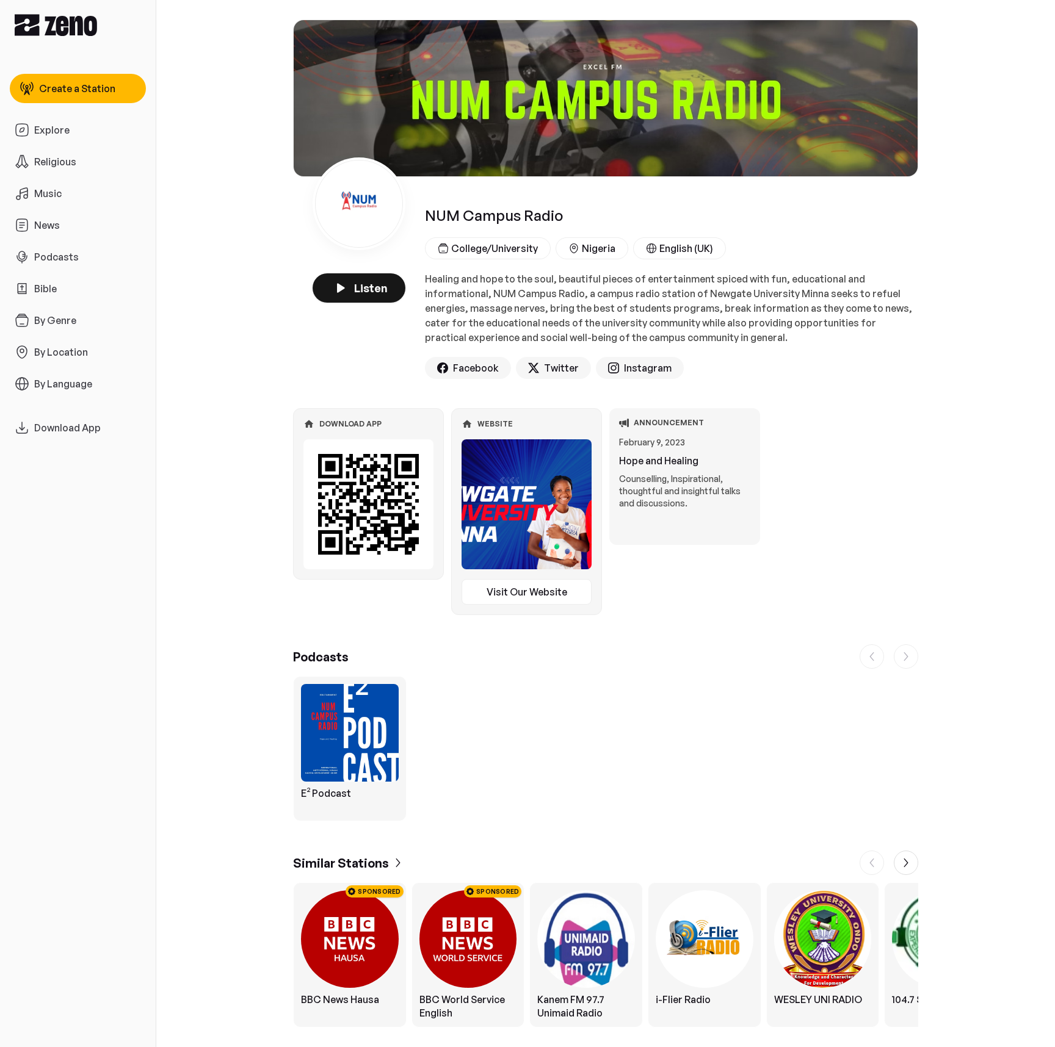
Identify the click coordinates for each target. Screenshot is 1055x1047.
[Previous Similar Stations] (872, 863)
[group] (605, 748)
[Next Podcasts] (906, 656)
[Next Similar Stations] (906, 863)
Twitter (561, 368)
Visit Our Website (527, 592)
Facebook (476, 368)
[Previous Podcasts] (872, 656)
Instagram (648, 368)
